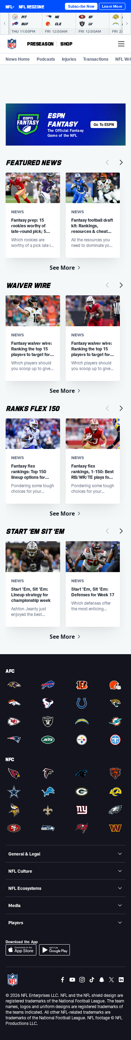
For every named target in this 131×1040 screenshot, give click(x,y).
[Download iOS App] (21, 949)
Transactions (95, 58)
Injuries (69, 58)
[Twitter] (111, 979)
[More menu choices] (121, 44)
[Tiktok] (92, 979)
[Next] (127, 23)
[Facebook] (62, 979)
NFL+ (10, 6)
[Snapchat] (101, 979)
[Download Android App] (54, 949)
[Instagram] (82, 979)
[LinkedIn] (121, 979)
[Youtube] (72, 979)
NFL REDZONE (31, 6)
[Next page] (121, 162)
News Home (18, 58)
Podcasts (46, 58)
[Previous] (4, 23)
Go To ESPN (104, 124)
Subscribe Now (81, 6)
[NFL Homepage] (12, 44)
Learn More (112, 6)
